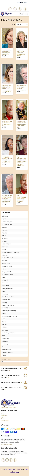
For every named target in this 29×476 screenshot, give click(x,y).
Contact (3, 418)
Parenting (4, 302)
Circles (4, 235)
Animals (4, 219)
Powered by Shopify (14, 472)
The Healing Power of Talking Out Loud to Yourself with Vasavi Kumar (7, 160)
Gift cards (4, 260)
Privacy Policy (4, 407)
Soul (3, 335)
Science (4, 321)
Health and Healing (7, 266)
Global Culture (6, 263)
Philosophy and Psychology (9, 310)
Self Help (4, 324)
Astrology (4, 227)
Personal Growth (6, 308)
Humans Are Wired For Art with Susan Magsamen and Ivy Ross (21, 52)
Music (3, 291)
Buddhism (4, 230)
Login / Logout (5, 420)
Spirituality (5, 341)
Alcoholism (5, 216)
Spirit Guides (5, 338)
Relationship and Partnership (9, 316)
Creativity (4, 241)
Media (3, 277)
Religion (4, 319)
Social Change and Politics (8, 333)
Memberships (5, 283)
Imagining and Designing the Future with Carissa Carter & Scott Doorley (7, 88)
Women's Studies (6, 349)
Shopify (18, 469)
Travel (3, 346)
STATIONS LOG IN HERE (22, 2)
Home (2, 413)
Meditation (5, 280)
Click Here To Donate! (6, 444)
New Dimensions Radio (10, 469)
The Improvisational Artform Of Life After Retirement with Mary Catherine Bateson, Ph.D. (22, 161)
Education (4, 255)
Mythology (5, 294)
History (4, 269)
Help (2, 417)
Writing (4, 355)
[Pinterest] (20, 8)
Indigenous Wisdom (7, 271)
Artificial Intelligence (7, 221)
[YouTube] (25, 8)
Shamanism (5, 330)
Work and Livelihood (7, 352)
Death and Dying (6, 244)
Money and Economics (7, 288)
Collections (6, 212)
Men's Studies (5, 285)
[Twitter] (10, 8)
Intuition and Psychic (7, 274)
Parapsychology (6, 299)
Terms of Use (12, 407)
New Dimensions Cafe (7, 296)
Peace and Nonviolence (8, 305)
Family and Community (8, 258)
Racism (4, 313)
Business (4, 233)
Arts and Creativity (7, 224)
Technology (5, 344)
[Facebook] (15, 8)
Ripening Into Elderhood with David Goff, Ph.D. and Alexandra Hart (21, 124)
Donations (4, 246)
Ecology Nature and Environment (10, 252)
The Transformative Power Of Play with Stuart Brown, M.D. (21, 198)
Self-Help (4, 327)
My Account (4, 415)
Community (5, 238)
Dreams (4, 249)
